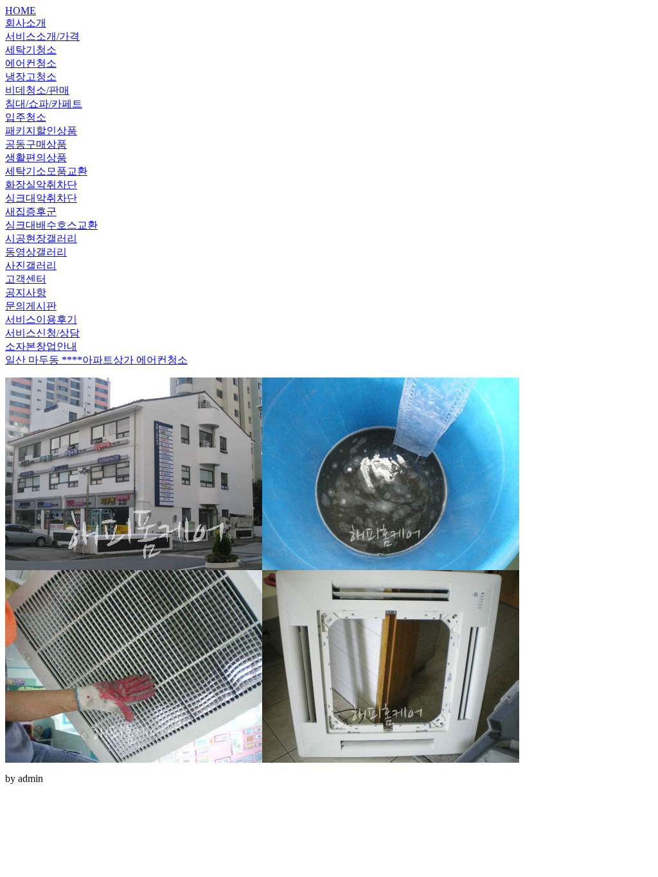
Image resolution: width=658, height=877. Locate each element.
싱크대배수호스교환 (51, 225)
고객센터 (25, 279)
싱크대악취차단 (41, 198)
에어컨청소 (31, 63)
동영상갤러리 (36, 252)
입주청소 (25, 117)
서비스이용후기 (41, 319)
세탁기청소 (31, 49)
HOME (20, 10)
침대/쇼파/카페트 (43, 103)
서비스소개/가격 (42, 36)
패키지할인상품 (41, 130)
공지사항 (25, 292)
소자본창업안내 (41, 346)
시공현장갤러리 (41, 238)
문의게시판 (31, 305)
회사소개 (25, 22)
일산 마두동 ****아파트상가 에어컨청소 (96, 359)
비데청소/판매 (37, 90)
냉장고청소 (31, 76)
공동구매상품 (36, 144)
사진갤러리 (31, 265)
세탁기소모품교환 (46, 171)
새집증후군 (31, 211)
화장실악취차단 (41, 184)
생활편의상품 (36, 157)
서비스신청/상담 (42, 332)
